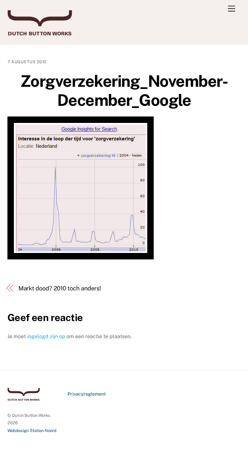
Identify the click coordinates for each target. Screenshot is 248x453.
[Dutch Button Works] (39, 32)
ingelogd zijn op (46, 336)
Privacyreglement (86, 394)
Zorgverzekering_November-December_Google (124, 91)
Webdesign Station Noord (32, 430)
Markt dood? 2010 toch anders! (59, 288)
